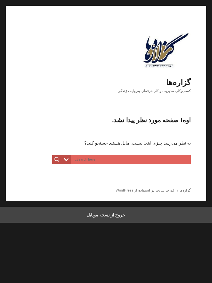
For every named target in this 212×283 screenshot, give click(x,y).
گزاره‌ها (178, 82)
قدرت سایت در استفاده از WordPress (145, 190)
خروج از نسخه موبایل (106, 215)
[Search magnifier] (57, 159)
